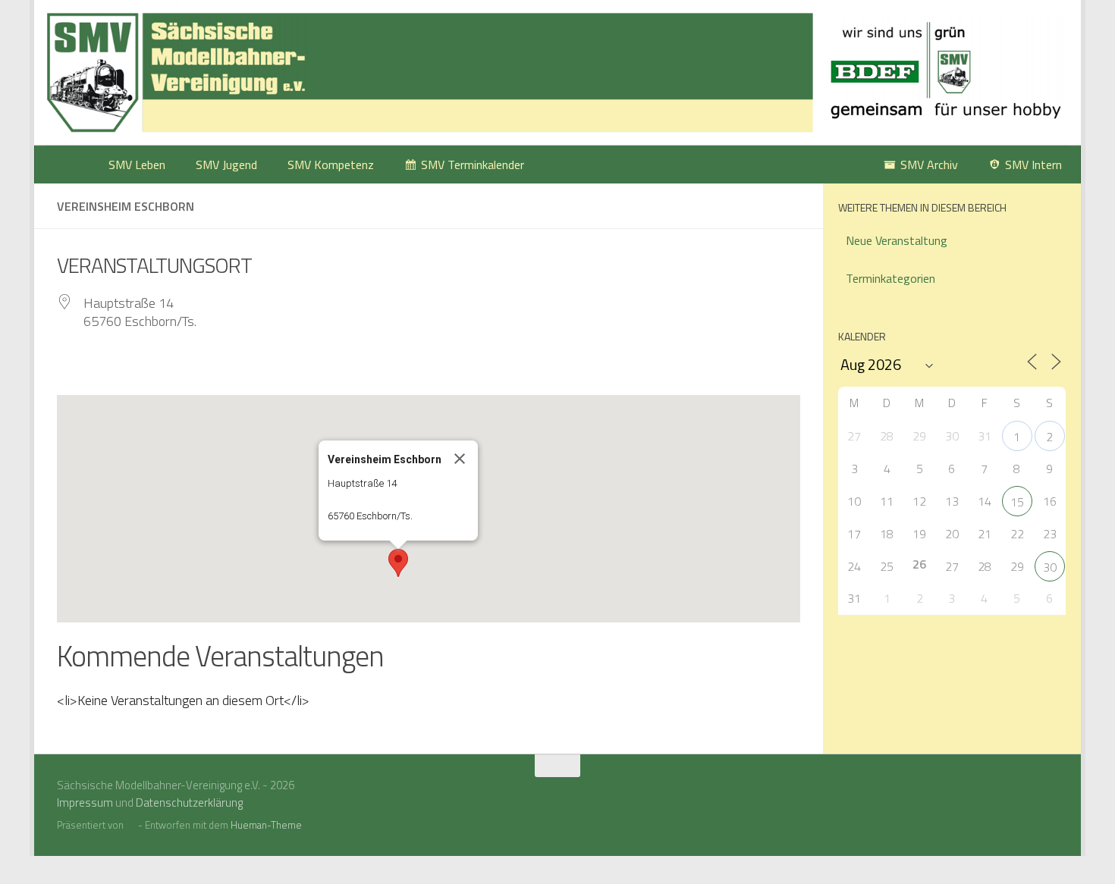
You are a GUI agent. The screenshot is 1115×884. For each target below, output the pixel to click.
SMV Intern (1033, 164)
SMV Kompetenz (330, 164)
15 (1017, 502)
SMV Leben (136, 164)
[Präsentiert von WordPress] (131, 825)
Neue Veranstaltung (896, 240)
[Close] (459, 458)
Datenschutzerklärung (189, 802)
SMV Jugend (226, 164)
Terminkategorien (890, 278)
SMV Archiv (929, 164)
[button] (398, 563)
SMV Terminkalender (472, 164)
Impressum (85, 802)
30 (1050, 567)
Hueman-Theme (266, 824)
